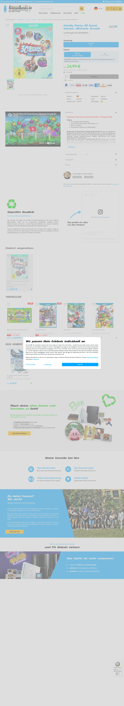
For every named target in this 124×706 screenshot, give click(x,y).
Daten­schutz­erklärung (92, 357)
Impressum (36, 359)
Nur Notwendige (30, 364)
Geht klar (80, 364)
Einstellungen (48, 364)
